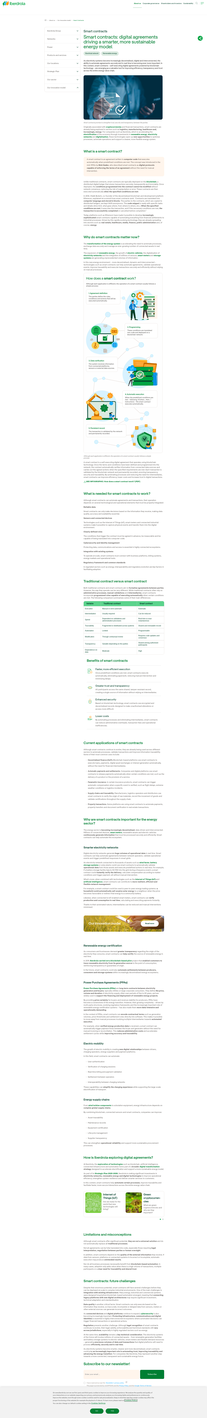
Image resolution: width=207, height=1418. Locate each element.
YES (112, 1411)
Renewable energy (110, 53)
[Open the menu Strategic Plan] (77, 71)
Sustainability (188, 3)
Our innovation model (64, 20)
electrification (90, 134)
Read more (149, 923)
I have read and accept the (118, 1383)
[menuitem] (61, 31)
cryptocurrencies (113, 127)
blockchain (151, 182)
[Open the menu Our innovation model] (77, 87)
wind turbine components (99, 1105)
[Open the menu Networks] (77, 38)
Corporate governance (151, 3)
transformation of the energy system (103, 244)
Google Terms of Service (143, 1386)
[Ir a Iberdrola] (11, 4)
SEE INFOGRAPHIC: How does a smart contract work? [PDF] (113, 482)
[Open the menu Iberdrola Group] (77, 30)
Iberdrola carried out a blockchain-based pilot (111, 961)
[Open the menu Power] (77, 47)
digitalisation (102, 137)
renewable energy (139, 134)
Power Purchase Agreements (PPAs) (100, 988)
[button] (160, 1219)
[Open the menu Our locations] (77, 63)
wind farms (144, 863)
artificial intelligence (93, 882)
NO (97, 1411)
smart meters (144, 256)
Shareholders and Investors (171, 3)
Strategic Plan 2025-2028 (106, 1174)
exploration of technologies (110, 1164)
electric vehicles (134, 253)
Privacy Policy (124, 1386)
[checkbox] (84, 1383)
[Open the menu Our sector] (77, 79)
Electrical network (91, 53)
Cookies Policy (131, 1400)
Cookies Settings (98, 1403)
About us (137, 3)
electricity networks (93, 256)
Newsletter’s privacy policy (116, 1383)
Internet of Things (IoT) (145, 879)
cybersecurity (147, 1314)
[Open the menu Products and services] (77, 55)
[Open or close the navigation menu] (202, 4)
